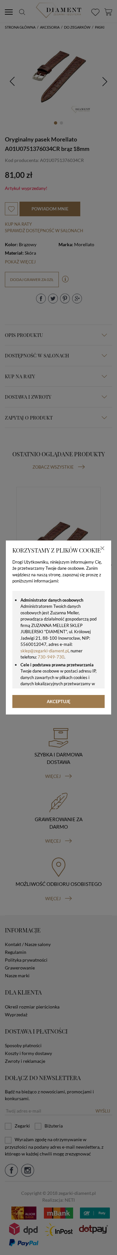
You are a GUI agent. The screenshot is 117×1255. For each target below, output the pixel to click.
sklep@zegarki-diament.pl (44, 650)
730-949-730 (51, 657)
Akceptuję (59, 701)
